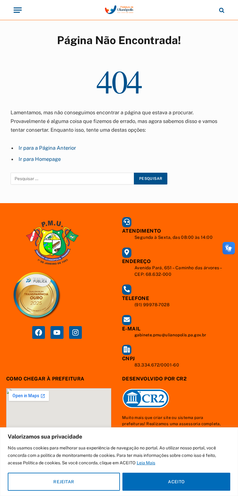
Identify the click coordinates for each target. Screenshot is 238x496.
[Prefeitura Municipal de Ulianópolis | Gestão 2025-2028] (119, 10)
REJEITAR (63, 481)
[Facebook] (38, 332)
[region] (119, 461)
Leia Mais (146, 462)
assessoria (189, 423)
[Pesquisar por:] (72, 178)
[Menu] (18, 10)
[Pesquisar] (221, 10)
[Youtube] (57, 332)
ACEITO (176, 481)
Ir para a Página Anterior (47, 148)
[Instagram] (75, 332)
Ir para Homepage (40, 159)
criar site (162, 417)
